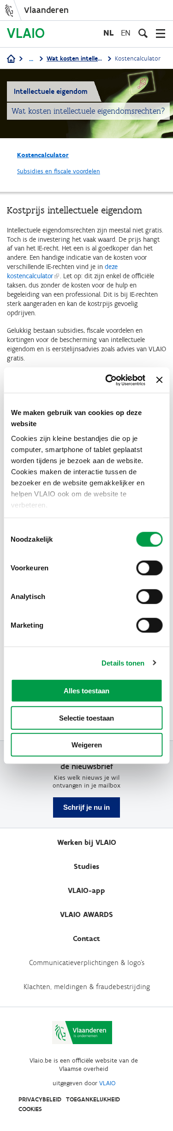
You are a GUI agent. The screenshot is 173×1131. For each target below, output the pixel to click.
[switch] (149, 568)
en (126, 32)
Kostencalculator (43, 155)
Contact (86, 938)
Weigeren (87, 745)
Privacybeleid (39, 1099)
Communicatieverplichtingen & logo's (86, 962)
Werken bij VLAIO (86, 842)
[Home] (11, 59)
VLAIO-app (86, 890)
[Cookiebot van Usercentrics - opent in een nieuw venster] (108, 380)
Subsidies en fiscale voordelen (58, 171)
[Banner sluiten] (159, 380)
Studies (86, 866)
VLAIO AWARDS (86, 914)
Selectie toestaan (86, 717)
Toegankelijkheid (93, 1099)
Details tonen (122, 662)
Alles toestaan (86, 691)
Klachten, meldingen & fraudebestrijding (87, 986)
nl (108, 32)
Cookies (30, 1109)
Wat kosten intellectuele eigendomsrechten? (75, 58)
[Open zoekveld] (143, 33)
